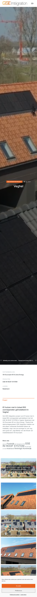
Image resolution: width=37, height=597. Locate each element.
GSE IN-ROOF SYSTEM (16, 444)
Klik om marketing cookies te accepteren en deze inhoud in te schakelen (18, 468)
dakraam (4, 444)
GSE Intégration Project (14, 181)
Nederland (10, 448)
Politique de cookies (15, 594)
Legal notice (23, 594)
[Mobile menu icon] (32, 3)
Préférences (18, 590)
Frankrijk (10, 443)
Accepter (18, 586)
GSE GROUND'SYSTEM (20, 444)
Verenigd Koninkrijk (22, 448)
